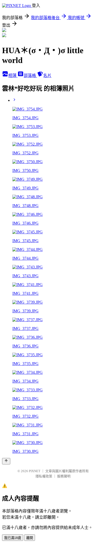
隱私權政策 (44, 476)
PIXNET (34, 471)
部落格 (30, 75)
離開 (29, 538)
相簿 (12, 75)
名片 (47, 75)
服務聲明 (63, 476)
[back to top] (6, 461)
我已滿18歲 (12, 538)
